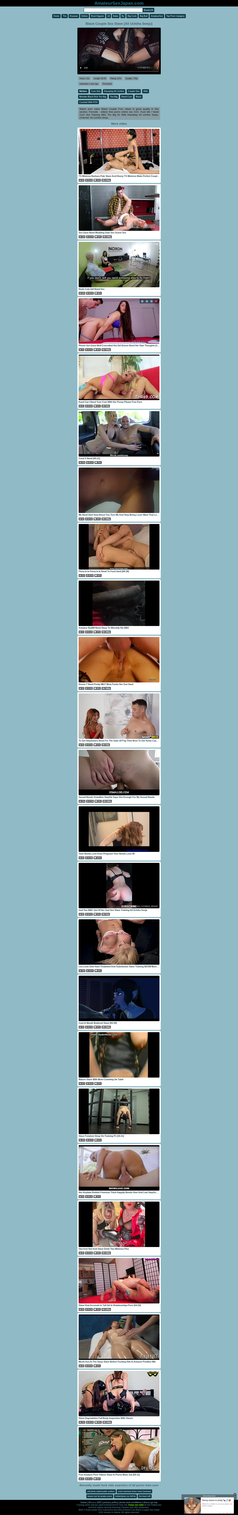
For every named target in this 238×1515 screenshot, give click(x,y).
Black (138, 97)
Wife (145, 91)
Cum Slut (95, 91)
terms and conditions (131, 1502)
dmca (146, 1502)
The (65, 16)
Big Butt (144, 16)
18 (108, 16)
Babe (115, 16)
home (83, 1502)
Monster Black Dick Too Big (92, 97)
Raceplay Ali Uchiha (114, 91)
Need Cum (126, 97)
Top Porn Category (175, 16)
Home (56, 16)
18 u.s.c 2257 (95, 1502)
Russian (74, 16)
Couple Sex (134, 91)
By (123, 16)
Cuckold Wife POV (88, 102)
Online (84, 16)
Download (107, 84)
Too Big (113, 97)
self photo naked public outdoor (101, 1491)
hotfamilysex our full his (125, 1496)
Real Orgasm (97, 16)
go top (154, 1502)
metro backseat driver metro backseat (134, 1491)
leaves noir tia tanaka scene (100, 1496)
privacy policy (110, 1502)
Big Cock (132, 16)
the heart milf (144, 1496)
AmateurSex (157, 16)
